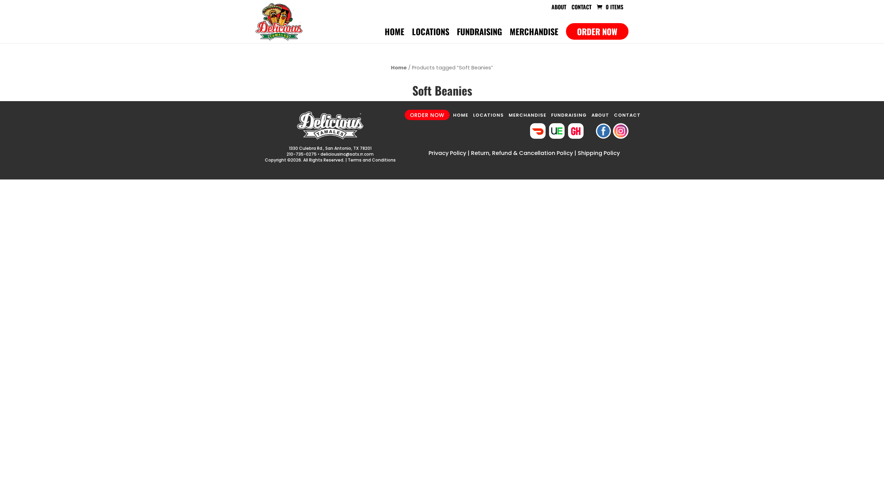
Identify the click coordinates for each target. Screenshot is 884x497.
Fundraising (479, 33)
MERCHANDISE (527, 115)
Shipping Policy (599, 153)
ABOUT (600, 115)
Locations (430, 33)
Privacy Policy (447, 153)
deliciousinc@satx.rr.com (347, 154)
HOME (460, 115)
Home (394, 33)
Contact (581, 7)
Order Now (597, 31)
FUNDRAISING (569, 115)
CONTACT (627, 115)
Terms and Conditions (372, 160)
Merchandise (534, 33)
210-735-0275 (302, 154)
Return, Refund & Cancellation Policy (522, 153)
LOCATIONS (488, 115)
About (558, 7)
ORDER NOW (427, 114)
